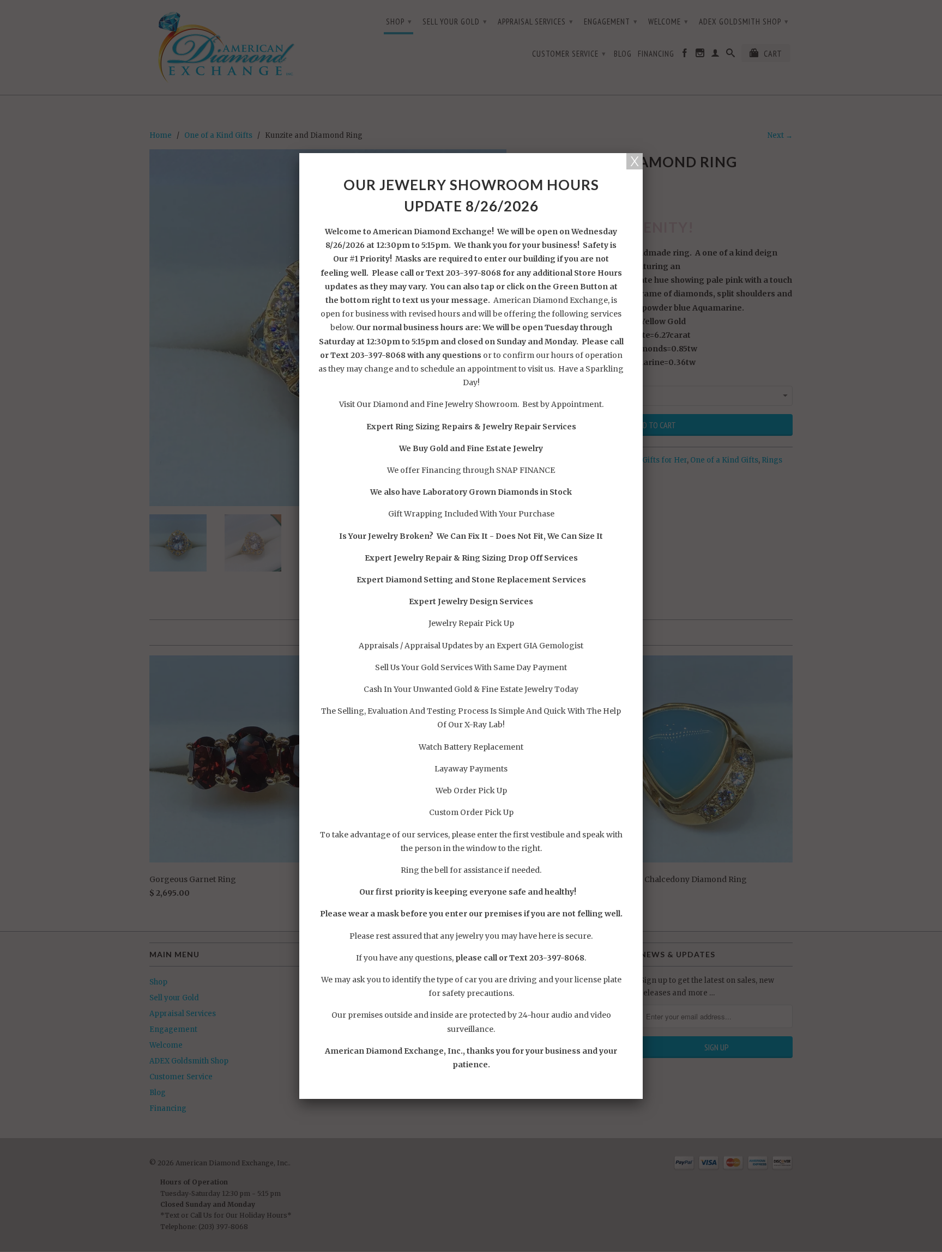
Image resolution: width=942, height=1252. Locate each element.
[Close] (634, 161)
